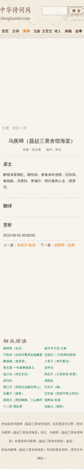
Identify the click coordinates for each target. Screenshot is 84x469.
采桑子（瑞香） (13, 393)
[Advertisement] (42, 83)
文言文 (47, 31)
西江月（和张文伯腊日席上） (22, 387)
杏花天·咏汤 (26, 245)
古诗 (15, 31)
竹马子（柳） (53, 387)
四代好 (7, 380)
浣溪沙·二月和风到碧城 (60, 354)
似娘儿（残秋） (54, 406)
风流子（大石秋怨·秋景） (61, 374)
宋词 (26, 31)
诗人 (57, 31)
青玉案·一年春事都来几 (18, 367)
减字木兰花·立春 (55, 348)
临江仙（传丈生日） (16, 374)
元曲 (36, 31)
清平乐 (48, 367)
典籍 (68, 31)
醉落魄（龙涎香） (15, 361)
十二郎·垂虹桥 (12, 406)
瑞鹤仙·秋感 (52, 400)
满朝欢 (48, 380)
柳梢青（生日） (13, 348)
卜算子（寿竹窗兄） (58, 361)
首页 (5, 31)
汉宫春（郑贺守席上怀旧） (62, 393)
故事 (78, 31)
